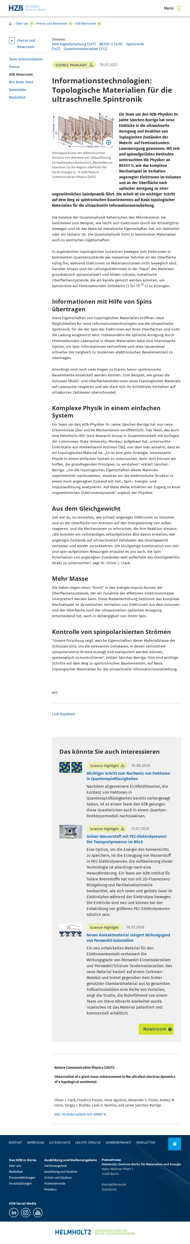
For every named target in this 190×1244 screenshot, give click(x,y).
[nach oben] (174, 1144)
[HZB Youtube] (38, 1212)
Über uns (22, 23)
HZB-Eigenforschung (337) (73, 44)
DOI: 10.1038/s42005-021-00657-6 (80, 1114)
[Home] (27, 8)
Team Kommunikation (26, 59)
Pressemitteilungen (22, 1177)
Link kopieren (63, 714)
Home (10, 24)
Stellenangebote (55, 1166)
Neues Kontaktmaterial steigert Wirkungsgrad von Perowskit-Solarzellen (128, 938)
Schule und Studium (57, 1177)
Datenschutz (60, 1142)
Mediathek (17, 97)
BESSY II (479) (110, 44)
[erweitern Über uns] (32, 24)
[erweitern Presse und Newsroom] (70, 24)
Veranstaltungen (20, 1183)
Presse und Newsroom (52, 23)
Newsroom (154, 1029)
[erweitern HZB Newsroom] (99, 24)
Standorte (109, 1189)
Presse (14, 67)
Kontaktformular (114, 1184)
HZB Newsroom (85, 23)
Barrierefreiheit (118, 1142)
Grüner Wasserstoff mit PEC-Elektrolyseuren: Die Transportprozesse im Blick (127, 839)
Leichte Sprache (88, 1142)
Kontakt (15, 1142)
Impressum (35, 1142)
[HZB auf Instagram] (25, 1212)
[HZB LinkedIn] (14, 1212)
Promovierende (54, 1183)
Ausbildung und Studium (60, 1172)
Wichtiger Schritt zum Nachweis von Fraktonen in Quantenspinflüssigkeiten (128, 776)
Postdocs (50, 1189)
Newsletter (17, 90)
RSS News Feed (21, 82)
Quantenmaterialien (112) (85, 49)
